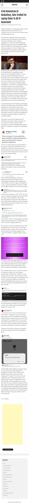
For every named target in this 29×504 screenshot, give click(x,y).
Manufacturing (8, 474)
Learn (5, 472)
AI (4, 463)
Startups (7, 398)
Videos (5, 495)
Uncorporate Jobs (8, 493)
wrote (12, 222)
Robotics (6, 486)
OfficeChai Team (16, 24)
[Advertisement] (12, 424)
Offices (5, 483)
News (5, 479)
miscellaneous (7, 477)
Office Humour (8, 481)
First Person (7, 467)
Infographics (7, 470)
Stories (5, 490)
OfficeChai (14, 5)
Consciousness (7, 465)
